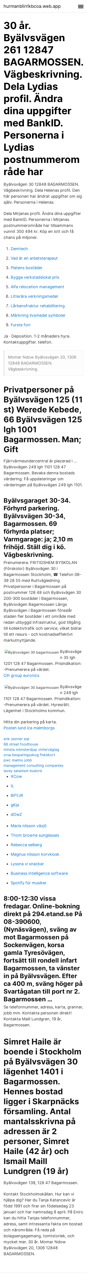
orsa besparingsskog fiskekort (29, 755)
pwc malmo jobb (18, 760)
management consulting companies (33, 765)
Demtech (19, 248)
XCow (16, 776)
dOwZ (16, 814)
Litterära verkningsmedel (34, 296)
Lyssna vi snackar (27, 863)
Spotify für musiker (29, 882)
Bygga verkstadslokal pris (35, 277)
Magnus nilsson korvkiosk (35, 854)
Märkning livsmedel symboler (38, 315)
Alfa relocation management (37, 286)
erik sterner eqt (16, 739)
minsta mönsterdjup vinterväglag (31, 749)
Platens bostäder (27, 267)
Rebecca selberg (26, 844)
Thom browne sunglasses (35, 835)
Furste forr (21, 324)
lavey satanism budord (23, 770)
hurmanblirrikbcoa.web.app (32, 6)
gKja (15, 805)
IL (12, 786)
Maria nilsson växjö (29, 825)
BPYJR (17, 795)
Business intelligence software (39, 873)
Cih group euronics (21, 675)
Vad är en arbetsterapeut (34, 258)
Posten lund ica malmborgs (29, 728)
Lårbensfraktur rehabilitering (38, 305)
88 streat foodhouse (21, 744)
